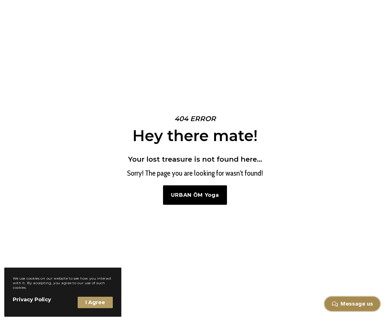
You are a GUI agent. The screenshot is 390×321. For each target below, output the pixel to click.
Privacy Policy (32, 299)
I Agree (95, 302)
